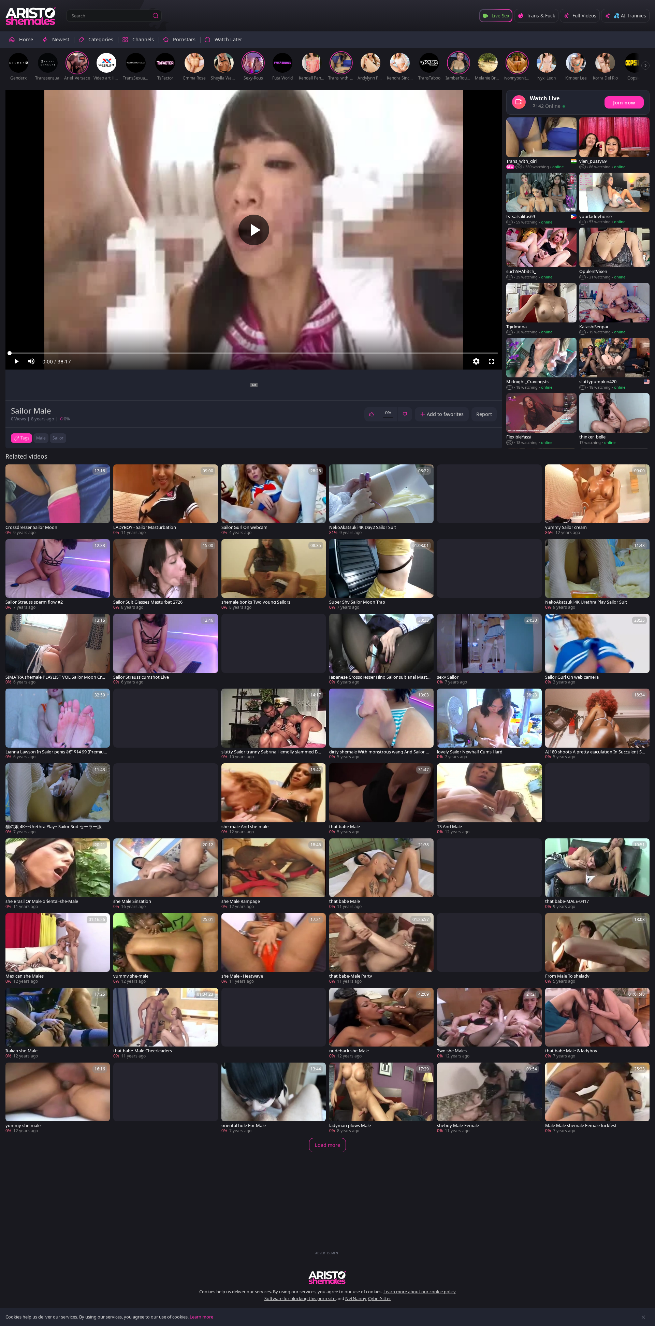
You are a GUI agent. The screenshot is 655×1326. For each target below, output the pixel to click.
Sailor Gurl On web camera (572, 677)
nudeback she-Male (349, 1051)
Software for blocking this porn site (300, 1298)
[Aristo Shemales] (31, 15)
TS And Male (449, 826)
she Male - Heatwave (242, 976)
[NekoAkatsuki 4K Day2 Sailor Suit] (381, 500)
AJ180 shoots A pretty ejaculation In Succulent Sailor (595, 752)
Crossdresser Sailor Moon (31, 527)
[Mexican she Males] (57, 948)
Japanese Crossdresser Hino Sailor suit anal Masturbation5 (379, 677)
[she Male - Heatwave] (273, 948)
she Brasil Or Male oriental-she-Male (41, 901)
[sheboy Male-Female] (489, 1098)
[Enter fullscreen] (491, 361)
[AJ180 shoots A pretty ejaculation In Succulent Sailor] (597, 724)
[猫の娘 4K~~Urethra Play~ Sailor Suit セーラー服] (57, 799)
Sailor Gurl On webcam (244, 527)
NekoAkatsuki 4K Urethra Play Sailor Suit (586, 602)
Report (484, 414)
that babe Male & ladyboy (571, 1051)
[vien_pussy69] (614, 143)
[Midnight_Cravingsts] (541, 364)
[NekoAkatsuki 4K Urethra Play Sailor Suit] (597, 574)
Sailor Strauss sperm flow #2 (34, 602)
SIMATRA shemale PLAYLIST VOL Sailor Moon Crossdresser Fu (55, 677)
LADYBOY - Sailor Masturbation (144, 527)
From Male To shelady (567, 976)
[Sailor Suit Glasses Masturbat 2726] (165, 574)
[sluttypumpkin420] (614, 364)
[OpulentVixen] (614, 254)
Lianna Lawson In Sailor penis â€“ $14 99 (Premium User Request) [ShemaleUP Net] (54, 752)
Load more (327, 1145)
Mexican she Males (24, 976)
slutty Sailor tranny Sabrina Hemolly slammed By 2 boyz (270, 752)
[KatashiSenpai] (614, 309)
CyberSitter (379, 1298)
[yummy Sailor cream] (597, 500)
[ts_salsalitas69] (541, 199)
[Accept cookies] (643, 1317)
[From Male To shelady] (597, 948)
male (41, 438)
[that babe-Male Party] (381, 948)
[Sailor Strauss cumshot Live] (165, 649)
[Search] (155, 15)
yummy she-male (130, 976)
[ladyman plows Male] (381, 1098)
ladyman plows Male (350, 1125)
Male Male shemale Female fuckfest (581, 1125)
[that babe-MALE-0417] (597, 874)
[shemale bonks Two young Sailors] (273, 574)
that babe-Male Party (350, 976)
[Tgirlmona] (541, 309)
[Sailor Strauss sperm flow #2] (57, 574)
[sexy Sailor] (489, 649)
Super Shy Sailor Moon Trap (357, 602)
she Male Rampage (240, 901)
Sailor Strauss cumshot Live (141, 677)
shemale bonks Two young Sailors (255, 602)
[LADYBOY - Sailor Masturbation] (165, 500)
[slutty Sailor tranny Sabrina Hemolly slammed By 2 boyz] (273, 724)
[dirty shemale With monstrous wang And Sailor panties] (381, 724)
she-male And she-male (244, 826)
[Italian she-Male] (57, 1023)
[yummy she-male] (165, 948)
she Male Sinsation (132, 901)
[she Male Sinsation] (165, 874)
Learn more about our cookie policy (419, 1291)
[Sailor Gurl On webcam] (273, 500)
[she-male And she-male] (273, 799)
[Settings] (476, 361)
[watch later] (13, 472)
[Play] (253, 230)
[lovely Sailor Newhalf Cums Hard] (489, 724)
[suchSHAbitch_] (541, 254)
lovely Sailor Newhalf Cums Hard (470, 752)
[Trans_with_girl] (541, 143)
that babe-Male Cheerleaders (142, 1051)
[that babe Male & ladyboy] (597, 1023)
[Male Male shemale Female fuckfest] (597, 1098)
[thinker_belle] (614, 419)
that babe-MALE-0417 (567, 901)
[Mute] (31, 361)
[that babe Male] (381, 799)
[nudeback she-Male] (381, 1023)
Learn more (201, 1317)
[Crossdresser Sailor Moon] (57, 500)
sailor (58, 438)
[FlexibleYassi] (541, 419)
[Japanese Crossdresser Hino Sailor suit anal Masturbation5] (381, 649)
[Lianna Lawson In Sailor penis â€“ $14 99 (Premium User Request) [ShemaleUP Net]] (57, 724)
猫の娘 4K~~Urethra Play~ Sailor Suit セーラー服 (53, 826)
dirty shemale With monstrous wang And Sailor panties (380, 752)
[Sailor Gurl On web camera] (597, 649)
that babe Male (344, 826)
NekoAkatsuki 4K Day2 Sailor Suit (362, 527)
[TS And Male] (489, 799)
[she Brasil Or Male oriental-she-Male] (57, 874)
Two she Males (452, 1051)
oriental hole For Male (243, 1125)
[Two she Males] (489, 1023)
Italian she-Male (21, 1051)
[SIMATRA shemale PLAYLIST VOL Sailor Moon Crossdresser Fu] (57, 649)
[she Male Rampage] (273, 874)
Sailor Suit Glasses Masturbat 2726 (148, 602)
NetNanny (355, 1298)
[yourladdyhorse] (614, 199)
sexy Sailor (447, 677)
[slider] (254, 353)
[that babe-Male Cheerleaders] (165, 1023)
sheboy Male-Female (458, 1125)
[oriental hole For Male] (273, 1098)
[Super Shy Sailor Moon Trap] (381, 574)
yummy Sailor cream (566, 527)
